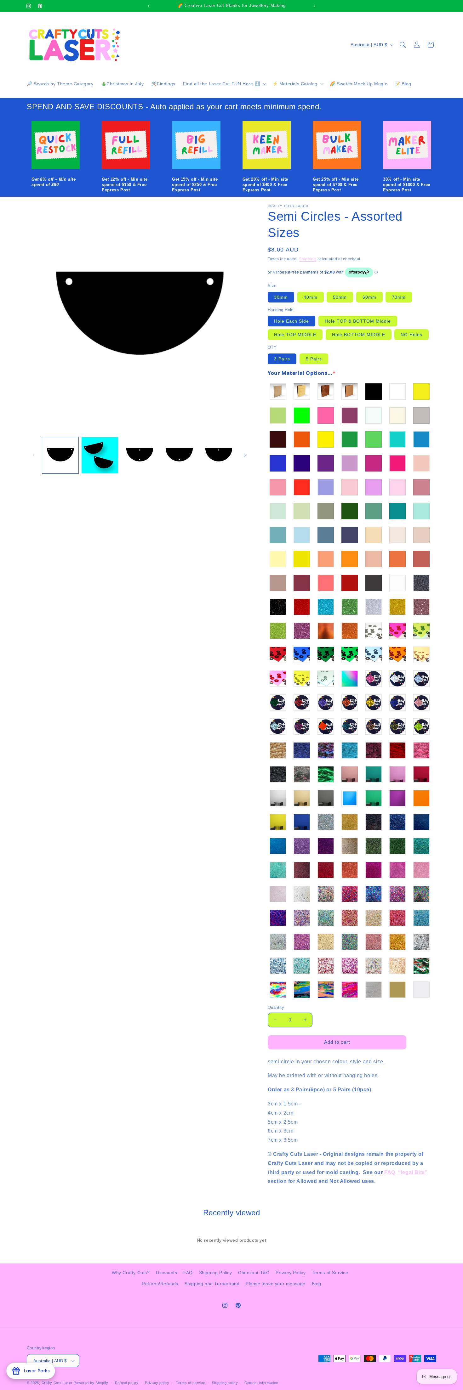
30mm (281, 297)
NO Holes (411, 334)
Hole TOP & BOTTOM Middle (358, 321)
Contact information (261, 1383)
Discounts (166, 1272)
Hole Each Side (291, 321)
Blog (316, 1283)
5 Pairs (314, 358)
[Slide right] (245, 455)
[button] (224, 83)
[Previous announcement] (149, 6)
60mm (369, 297)
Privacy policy (157, 1383)
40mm (310, 297)
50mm (340, 297)
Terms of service (190, 1383)
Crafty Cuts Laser (58, 1383)
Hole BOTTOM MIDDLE (358, 334)
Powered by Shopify (91, 1383)
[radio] (278, 391)
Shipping (307, 259)
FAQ (188, 1272)
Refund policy (127, 1383)
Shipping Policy (215, 1272)
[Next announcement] (315, 6)
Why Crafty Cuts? (131, 1272)
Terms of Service (330, 1272)
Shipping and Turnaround (212, 1283)
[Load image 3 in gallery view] (139, 455)
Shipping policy (225, 1383)
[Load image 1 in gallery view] (60, 455)
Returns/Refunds (160, 1283)
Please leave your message (276, 1283)
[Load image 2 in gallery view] (100, 455)
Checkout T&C (253, 1272)
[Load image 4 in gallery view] (179, 455)
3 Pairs (282, 358)
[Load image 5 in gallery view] (218, 455)
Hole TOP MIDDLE (295, 334)
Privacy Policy (291, 1272)
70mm (399, 297)
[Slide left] (34, 455)
